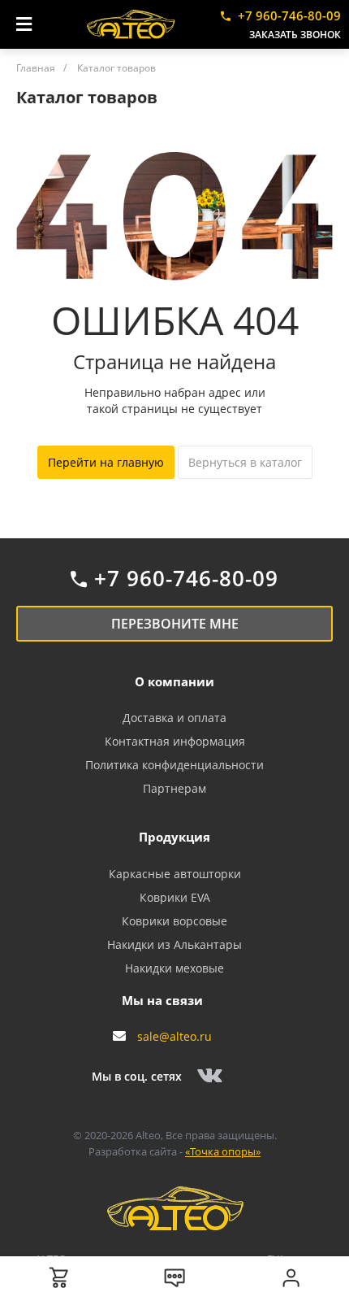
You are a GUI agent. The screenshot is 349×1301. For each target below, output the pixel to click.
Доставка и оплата (174, 717)
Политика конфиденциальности (174, 764)
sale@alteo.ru (174, 1036)
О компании (174, 681)
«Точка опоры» (223, 1151)
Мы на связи (162, 1000)
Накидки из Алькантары (174, 944)
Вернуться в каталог (245, 462)
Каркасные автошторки (175, 873)
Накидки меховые (174, 968)
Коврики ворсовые (174, 921)
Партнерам (174, 788)
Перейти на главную (106, 462)
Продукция (174, 837)
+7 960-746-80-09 (289, 15)
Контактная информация (175, 741)
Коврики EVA (175, 897)
